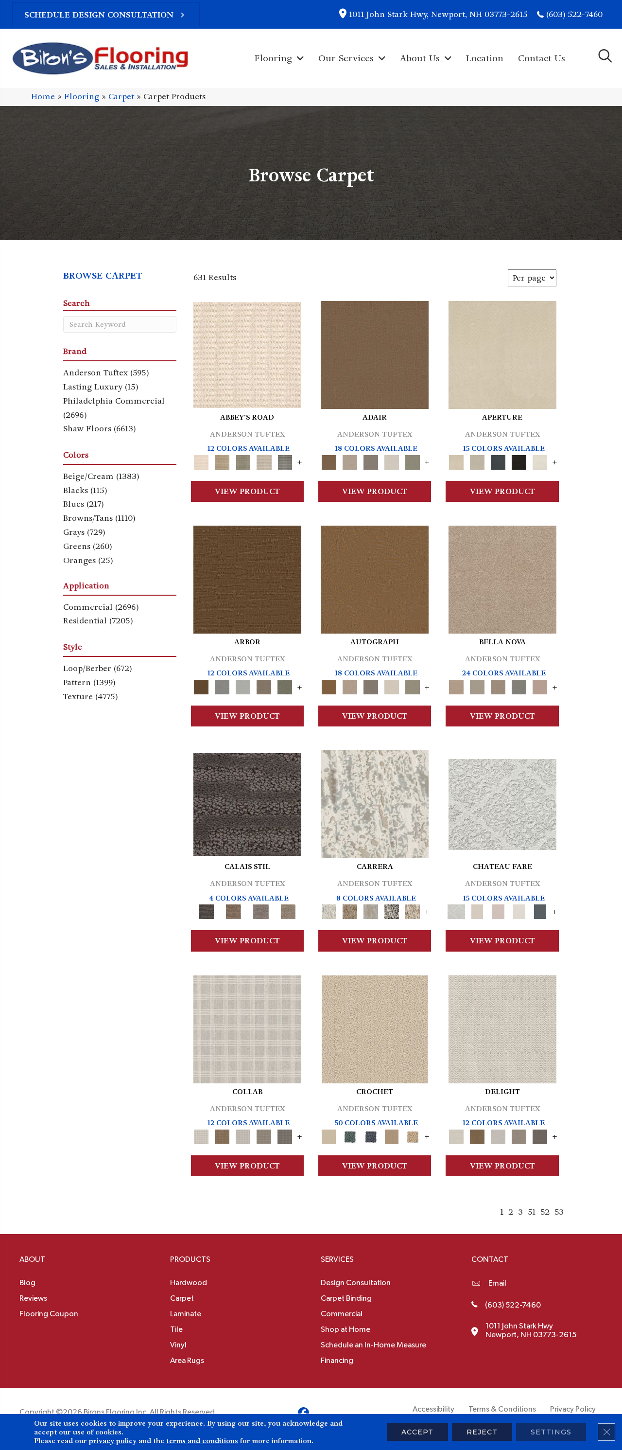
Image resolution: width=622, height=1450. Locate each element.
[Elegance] (391, 461)
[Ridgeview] (261, 910)
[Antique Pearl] (247, 1028)
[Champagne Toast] (350, 461)
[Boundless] (243, 461)
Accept (417, 1432)
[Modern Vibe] (391, 910)
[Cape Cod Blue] (498, 461)
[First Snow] (540, 461)
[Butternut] (412, 1135)
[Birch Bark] (243, 1135)
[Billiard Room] (350, 1135)
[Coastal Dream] (371, 910)
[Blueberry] (371, 1135)
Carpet (121, 96)
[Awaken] (477, 910)
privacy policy (113, 1440)
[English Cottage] (412, 461)
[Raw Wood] (234, 910)
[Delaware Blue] (285, 461)
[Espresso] (519, 461)
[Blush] (498, 910)
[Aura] (247, 353)
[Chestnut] (247, 578)
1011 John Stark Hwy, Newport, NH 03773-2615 (438, 14)
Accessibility (433, 1409)
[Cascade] (498, 686)
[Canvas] (477, 461)
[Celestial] (540, 910)
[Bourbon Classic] (375, 353)
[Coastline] (243, 686)
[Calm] (519, 910)
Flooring (81, 96)
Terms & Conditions (502, 1409)
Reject (482, 1432)
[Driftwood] (264, 686)
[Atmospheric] (502, 803)
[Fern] (285, 686)
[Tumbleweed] (288, 910)
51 (532, 1212)
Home (43, 96)
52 (545, 1212)
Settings (551, 1432)
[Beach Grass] (502, 578)
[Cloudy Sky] (222, 686)
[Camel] (350, 910)
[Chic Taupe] (264, 461)
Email (497, 1283)
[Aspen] (375, 803)
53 (559, 1212)
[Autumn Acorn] (222, 1135)
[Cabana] (477, 686)
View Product (247, 491)
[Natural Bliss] (412, 910)
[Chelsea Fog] (519, 686)
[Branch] (391, 1135)
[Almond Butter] (375, 1028)
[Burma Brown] (247, 803)
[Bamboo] (222, 461)
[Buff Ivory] (502, 353)
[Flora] (540, 686)
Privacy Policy (573, 1409)
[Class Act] (371, 461)
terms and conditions (202, 1440)
